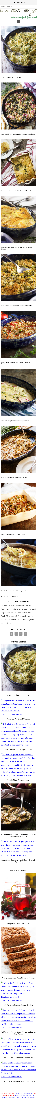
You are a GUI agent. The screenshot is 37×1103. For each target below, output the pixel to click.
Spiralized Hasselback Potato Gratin (13, 534)
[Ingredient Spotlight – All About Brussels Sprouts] (18, 848)
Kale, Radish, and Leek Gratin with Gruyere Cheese (18, 134)
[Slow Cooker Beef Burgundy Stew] (18, 734)
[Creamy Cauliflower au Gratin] (18, 668)
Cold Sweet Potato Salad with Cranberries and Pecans (18, 1033)
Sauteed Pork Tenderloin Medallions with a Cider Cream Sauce (18, 835)
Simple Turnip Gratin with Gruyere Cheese (15, 421)
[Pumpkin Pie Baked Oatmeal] (18, 707)
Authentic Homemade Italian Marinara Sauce (18, 1082)
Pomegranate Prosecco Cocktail (19, 923)
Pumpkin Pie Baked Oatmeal (18, 719)
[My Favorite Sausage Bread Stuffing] (18, 991)
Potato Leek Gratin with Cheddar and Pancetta (16, 191)
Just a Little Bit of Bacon (18, 13)
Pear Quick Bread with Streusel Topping (18, 978)
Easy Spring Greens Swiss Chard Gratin (14, 477)
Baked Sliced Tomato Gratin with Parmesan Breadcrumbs (15, 363)
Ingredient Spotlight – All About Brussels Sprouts (18, 861)
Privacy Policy (20, 1095)
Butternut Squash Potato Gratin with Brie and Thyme (16, 248)
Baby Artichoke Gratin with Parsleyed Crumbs (16, 306)
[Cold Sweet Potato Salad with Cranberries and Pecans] (18, 1018)
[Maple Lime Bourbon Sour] (18, 765)
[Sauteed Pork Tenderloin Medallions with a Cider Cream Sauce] (18, 807)
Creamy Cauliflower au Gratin (11, 77)
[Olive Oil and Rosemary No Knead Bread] (18, 1046)
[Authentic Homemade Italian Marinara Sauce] (18, 1069)
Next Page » (12, 596)
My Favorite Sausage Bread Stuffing (18, 1005)
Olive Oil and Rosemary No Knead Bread (18, 1058)
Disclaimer (30, 1095)
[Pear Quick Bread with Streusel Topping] (18, 951)
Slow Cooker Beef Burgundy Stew (18, 749)
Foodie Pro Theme (23, 1097)
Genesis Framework (8, 1097)
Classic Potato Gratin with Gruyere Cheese (15, 591)
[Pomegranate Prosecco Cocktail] (18, 897)
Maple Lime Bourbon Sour (18, 780)
